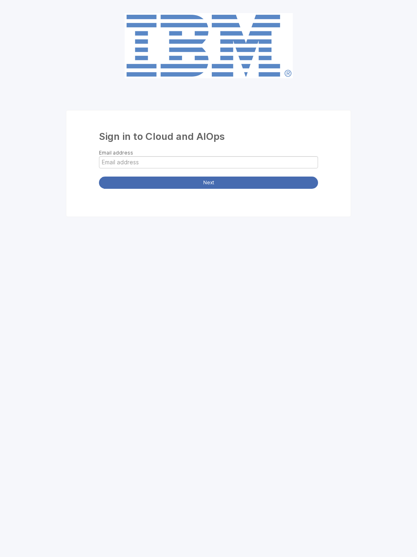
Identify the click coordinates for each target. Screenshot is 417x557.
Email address (116, 153)
